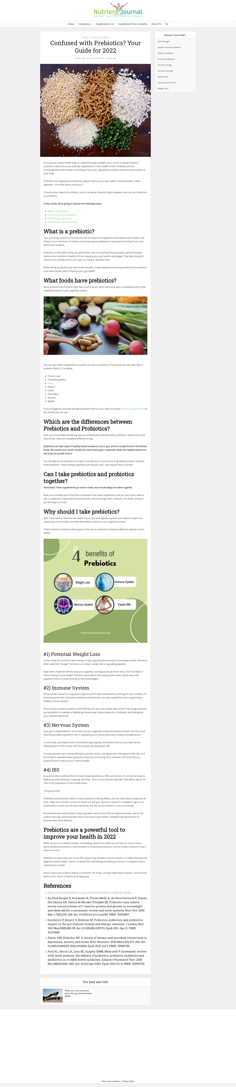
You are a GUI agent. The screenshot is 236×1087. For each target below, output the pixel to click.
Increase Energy (165, 65)
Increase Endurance (166, 59)
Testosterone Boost (167, 82)
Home (71, 23)
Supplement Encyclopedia (132, 23)
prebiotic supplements (132, 408)
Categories (84, 23)
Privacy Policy (128, 1081)
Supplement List (105, 23)
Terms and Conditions (111, 1081)
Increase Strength (165, 71)
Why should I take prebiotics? (63, 221)
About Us (156, 23)
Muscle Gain (163, 76)
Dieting (85, 37)
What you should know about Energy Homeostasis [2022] (78, 993)
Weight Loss (163, 88)
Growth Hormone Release (169, 47)
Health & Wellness (100, 37)
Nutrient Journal (97, 58)
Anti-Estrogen (164, 41)
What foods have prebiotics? (62, 214)
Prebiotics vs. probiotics (60, 218)
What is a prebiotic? (58, 211)
